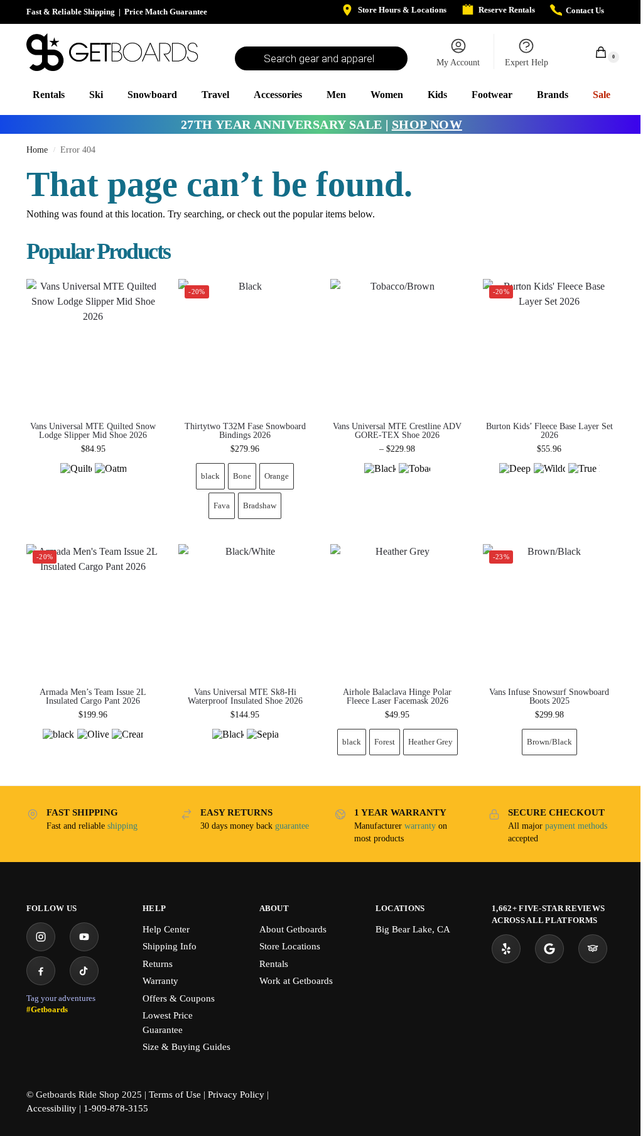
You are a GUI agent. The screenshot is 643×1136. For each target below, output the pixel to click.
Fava (221, 505)
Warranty (160, 981)
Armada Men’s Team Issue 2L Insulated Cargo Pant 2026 (93, 697)
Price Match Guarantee (165, 11)
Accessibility (51, 1108)
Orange (276, 476)
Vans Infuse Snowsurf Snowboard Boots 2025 (549, 697)
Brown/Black (549, 741)
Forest (384, 741)
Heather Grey (430, 741)
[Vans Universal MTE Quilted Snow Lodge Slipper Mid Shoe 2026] (92, 345)
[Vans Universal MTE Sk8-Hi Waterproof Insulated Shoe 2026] (244, 610)
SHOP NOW (427, 124)
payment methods (576, 826)
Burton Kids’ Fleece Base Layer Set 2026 (549, 431)
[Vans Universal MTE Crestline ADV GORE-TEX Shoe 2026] (396, 345)
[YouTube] (84, 936)
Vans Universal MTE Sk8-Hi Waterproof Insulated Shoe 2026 (245, 697)
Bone (242, 476)
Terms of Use (175, 1095)
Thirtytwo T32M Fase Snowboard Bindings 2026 (245, 431)
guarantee (292, 826)
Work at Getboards (296, 981)
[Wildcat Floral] (549, 478)
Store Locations (289, 946)
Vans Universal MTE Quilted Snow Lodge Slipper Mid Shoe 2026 (93, 431)
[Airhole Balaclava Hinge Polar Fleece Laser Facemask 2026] (396, 610)
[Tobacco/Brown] (414, 478)
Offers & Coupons (179, 998)
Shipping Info (170, 946)
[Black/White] (228, 744)
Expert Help (526, 62)
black (210, 476)
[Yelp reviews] (506, 948)
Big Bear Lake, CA (413, 929)
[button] (594, 52)
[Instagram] (40, 936)
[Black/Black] (380, 478)
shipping (122, 826)
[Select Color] (92, 480)
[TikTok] (84, 970)
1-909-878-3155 (116, 1108)
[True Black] (584, 478)
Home (37, 150)
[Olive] (93, 744)
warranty (420, 826)
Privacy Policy (236, 1095)
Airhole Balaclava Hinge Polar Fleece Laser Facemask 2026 (397, 697)
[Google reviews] (549, 948)
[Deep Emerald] (515, 478)
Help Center (166, 929)
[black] (58, 744)
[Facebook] (40, 970)
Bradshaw (259, 505)
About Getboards (293, 929)
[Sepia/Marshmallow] (262, 744)
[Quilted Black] (76, 478)
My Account (458, 62)
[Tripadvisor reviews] (592, 948)
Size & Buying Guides (186, 1047)
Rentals (273, 964)
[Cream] (127, 744)
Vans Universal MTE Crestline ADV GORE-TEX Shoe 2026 (397, 431)
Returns (158, 964)
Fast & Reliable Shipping (70, 11)
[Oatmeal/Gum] (110, 478)
